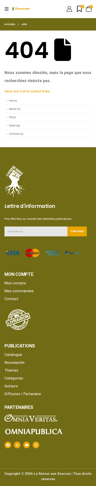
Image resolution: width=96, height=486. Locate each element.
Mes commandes (19, 291)
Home (13, 100)
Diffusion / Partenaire (22, 394)
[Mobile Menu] (8, 9)
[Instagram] (36, 445)
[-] (20, 9)
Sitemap (14, 125)
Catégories (13, 378)
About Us (15, 109)
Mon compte (15, 283)
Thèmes (11, 370)
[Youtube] (26, 445)
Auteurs (11, 386)
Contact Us (16, 134)
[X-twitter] (17, 445)
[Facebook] (7, 445)
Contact (11, 298)
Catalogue (13, 354)
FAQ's (12, 117)
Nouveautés (14, 362)
